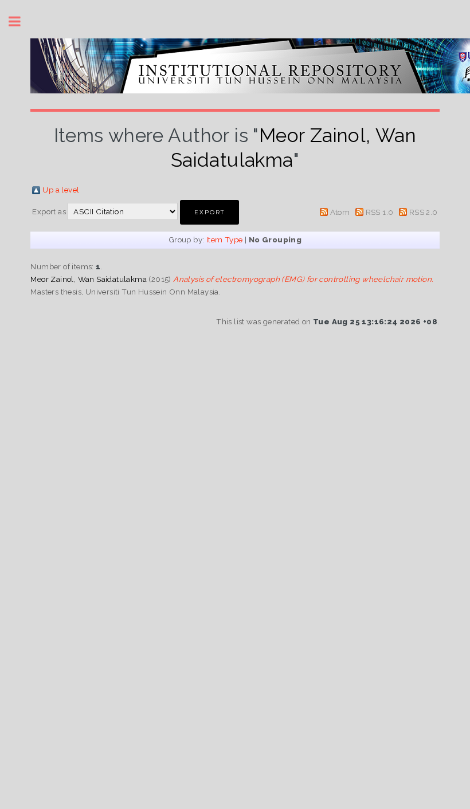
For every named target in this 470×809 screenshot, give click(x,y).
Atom (340, 212)
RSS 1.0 (380, 212)
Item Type (224, 239)
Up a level (60, 189)
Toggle (20, 21)
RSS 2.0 (423, 212)
